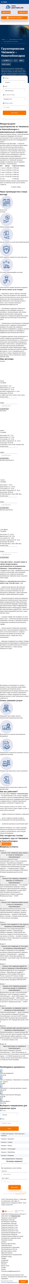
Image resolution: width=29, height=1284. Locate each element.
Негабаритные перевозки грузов (11, 1238)
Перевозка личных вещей (9, 1218)
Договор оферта (5, 1101)
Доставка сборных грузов (8, 1251)
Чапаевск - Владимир (7, 1155)
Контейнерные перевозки (9, 308)
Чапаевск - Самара (6, 1142)
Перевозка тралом (6, 1240)
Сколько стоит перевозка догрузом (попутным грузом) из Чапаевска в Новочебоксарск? (14, 988)
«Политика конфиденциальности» (9, 1282)
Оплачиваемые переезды (9, 1223)
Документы (4, 1262)
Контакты (4, 1264)
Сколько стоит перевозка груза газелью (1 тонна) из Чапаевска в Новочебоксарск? (14, 855)
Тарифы (3, 1258)
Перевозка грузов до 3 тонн (9, 1227)
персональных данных (19, 1193)
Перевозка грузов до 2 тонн (9, 1225)
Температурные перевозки (9, 1234)
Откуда (7, 78)
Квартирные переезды (8, 1219)
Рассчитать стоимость (15, 17)
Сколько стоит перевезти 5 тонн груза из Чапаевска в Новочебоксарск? (14, 925)
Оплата (3, 1269)
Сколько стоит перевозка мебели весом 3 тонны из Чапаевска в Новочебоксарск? (14, 904)
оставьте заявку (16, 187)
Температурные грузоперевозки (11, 323)
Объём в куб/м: (9, 103)
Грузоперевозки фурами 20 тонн (11, 1232)
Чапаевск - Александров (8, 1149)
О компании (4, 1260)
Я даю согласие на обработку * (14, 1193)
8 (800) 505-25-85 (6, 12)
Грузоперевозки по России (9, 1249)
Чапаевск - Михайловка (8, 1152)
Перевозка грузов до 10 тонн (9, 1230)
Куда (6, 86)
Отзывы (3, 1267)
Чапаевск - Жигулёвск (7, 1139)
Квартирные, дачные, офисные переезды (14, 293)
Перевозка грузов (6, 1245)
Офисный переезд (6, 1253)
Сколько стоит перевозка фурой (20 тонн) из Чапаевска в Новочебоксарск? (14, 967)
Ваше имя (4, 1171)
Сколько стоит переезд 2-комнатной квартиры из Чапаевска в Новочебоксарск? (14, 880)
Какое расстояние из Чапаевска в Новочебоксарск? (14, 1047)
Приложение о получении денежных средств (13, 1088)
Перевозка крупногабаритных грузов (12, 1236)
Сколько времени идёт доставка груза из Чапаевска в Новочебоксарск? (14, 1029)
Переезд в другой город (8, 1243)
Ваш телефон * (5, 1178)
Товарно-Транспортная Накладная (10, 1094)
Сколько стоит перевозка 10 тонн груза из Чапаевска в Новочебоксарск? (14, 947)
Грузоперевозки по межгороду (10, 1247)
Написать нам (15, 1216)
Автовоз (3, 1242)
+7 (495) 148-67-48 (22, 12)
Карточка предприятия (7, 1073)
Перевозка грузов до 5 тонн (9, 1229)
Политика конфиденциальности (10, 1271)
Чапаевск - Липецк (6, 1145)
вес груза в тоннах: (10, 94)
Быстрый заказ (7, 844)
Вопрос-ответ (5, 1265)
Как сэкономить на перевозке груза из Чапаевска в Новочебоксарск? (14, 1009)
